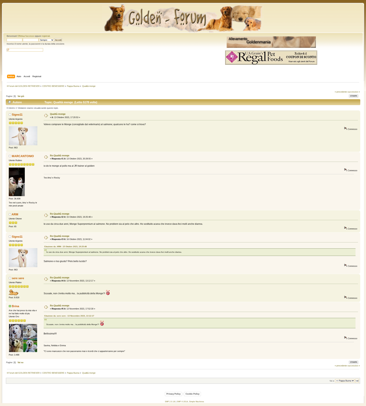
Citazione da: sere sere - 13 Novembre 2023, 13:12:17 (69, 316)
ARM (15, 214)
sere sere (18, 278)
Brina (15, 306)
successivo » (354, 92)
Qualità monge (58, 114)
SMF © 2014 (182, 401)
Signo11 (17, 114)
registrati (46, 36)
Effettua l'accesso (26, 36)
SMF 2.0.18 (170, 401)
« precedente (341, 92)
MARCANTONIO (23, 156)
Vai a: (332, 381)
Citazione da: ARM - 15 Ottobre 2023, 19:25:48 (65, 246)
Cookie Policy (192, 393)
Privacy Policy (173, 393)
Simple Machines (196, 401)
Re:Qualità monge (59, 155)
